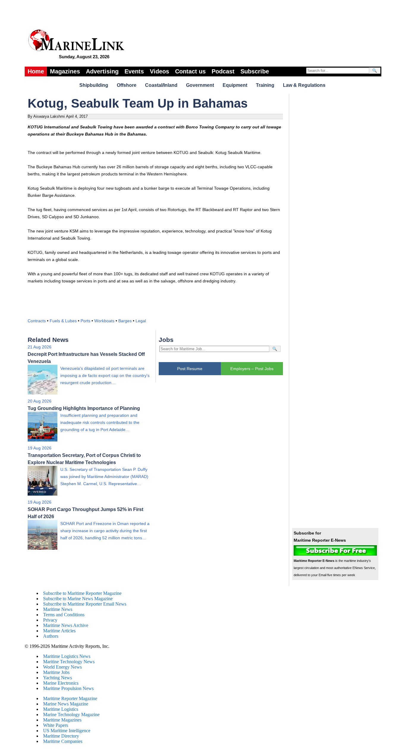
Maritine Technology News (69, 661)
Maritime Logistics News (66, 656)
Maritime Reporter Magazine (70, 698)
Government (200, 85)
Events (134, 71)
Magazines (65, 71)
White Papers (55, 725)
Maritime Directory (61, 735)
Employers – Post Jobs (251, 368)
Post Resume (189, 368)
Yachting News (57, 677)
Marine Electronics (60, 683)
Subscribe (254, 71)
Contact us (190, 71)
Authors (50, 636)
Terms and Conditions (63, 614)
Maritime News (57, 609)
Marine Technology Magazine (71, 714)
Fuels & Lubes (63, 320)
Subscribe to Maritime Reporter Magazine (82, 593)
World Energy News (62, 666)
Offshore (126, 85)
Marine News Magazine (65, 703)
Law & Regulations (304, 85)
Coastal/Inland (161, 85)
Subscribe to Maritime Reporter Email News (84, 603)
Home (36, 71)
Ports (85, 320)
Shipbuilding (93, 85)
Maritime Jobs (56, 672)
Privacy (50, 620)
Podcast (223, 71)
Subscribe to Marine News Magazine (78, 598)
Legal (141, 320)
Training (265, 85)
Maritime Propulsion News (68, 688)
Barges (125, 320)
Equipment (235, 85)
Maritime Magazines (62, 719)
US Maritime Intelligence (66, 730)
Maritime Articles (59, 630)
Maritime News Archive (65, 625)
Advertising (102, 71)
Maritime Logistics (60, 709)
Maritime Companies (62, 741)
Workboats (104, 320)
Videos (159, 71)
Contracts (37, 320)
